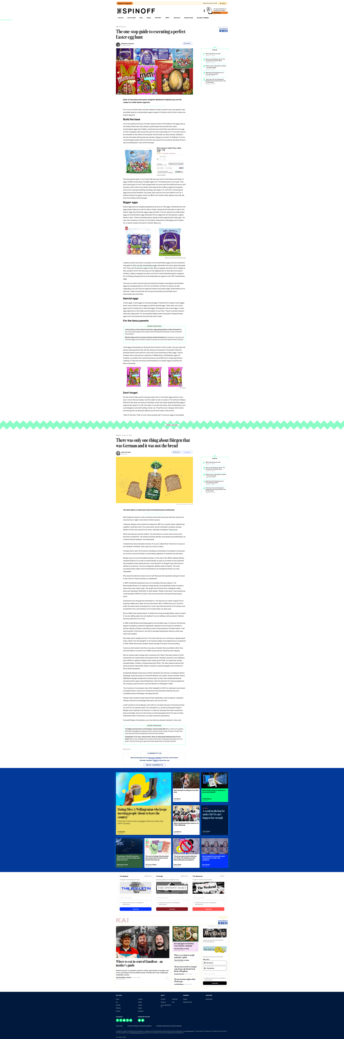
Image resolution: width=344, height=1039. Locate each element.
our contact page (189, 1031)
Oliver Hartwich (126, 452)
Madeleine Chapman (127, 43)
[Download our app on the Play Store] (142, 1021)
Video (117, 999)
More (167, 17)
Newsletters (188, 17)
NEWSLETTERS (215, 926)
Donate (185, 999)
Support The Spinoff (124, 3)
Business (140, 1011)
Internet (118, 1005)
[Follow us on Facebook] (117, 1021)
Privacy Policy (119, 1025)
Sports (140, 1005)
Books (149, 17)
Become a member (203, 17)
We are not (173, 529)
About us (163, 1002)
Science (118, 1011)
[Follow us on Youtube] (124, 1021)
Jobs (173, 1002)
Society (119, 435)
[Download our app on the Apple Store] (139, 1021)
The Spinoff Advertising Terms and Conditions (169, 1025)
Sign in (223, 3)
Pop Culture (131, 17)
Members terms (187, 1002)
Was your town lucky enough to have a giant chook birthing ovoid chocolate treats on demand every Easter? (153, 331)
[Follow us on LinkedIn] (130, 1021)
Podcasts (177, 17)
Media (140, 1008)
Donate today (217, 12)
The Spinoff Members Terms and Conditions (139, 1025)
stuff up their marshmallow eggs (145, 265)
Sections (157, 17)
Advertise (174, 999)
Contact (163, 999)
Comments (187, 452)
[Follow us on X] (121, 1021)
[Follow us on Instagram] (127, 1021)
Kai (117, 26)
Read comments (154, 765)
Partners (118, 1008)
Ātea (141, 17)
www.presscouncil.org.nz (136, 1032)
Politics (120, 17)
